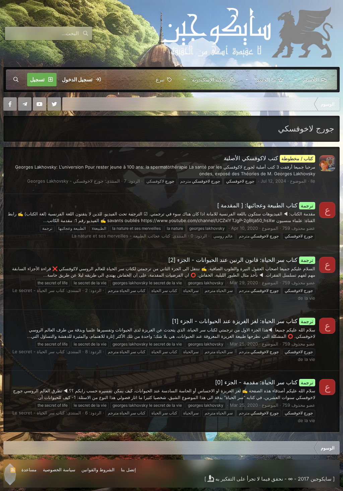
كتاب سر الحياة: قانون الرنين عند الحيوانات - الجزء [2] (241, 260)
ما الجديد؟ (265, 79)
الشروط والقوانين (98, 469)
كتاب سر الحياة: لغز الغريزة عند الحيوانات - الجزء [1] (243, 321)
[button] (295, 80)
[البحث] (16, 80)
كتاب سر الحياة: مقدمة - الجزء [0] (264, 382)
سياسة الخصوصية (59, 469)
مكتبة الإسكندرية (209, 79)
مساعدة (29, 469)
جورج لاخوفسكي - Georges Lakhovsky (65, 181)
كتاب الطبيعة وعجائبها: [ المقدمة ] (265, 205)
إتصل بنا (128, 469)
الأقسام (311, 79)
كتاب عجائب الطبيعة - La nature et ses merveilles (121, 235)
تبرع (160, 79)
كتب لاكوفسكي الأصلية (269, 158)
